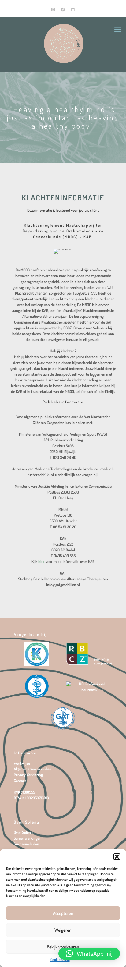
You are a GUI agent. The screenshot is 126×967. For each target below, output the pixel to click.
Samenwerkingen (28, 838)
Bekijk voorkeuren (63, 947)
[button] (117, 857)
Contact (20, 780)
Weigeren (63, 930)
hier (41, 561)
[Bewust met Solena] (63, 43)
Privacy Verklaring (28, 774)
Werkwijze (22, 763)
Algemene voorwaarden (32, 769)
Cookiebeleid (60, 959)
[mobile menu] (118, 29)
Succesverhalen (26, 843)
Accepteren (63, 913)
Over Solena (23, 832)
